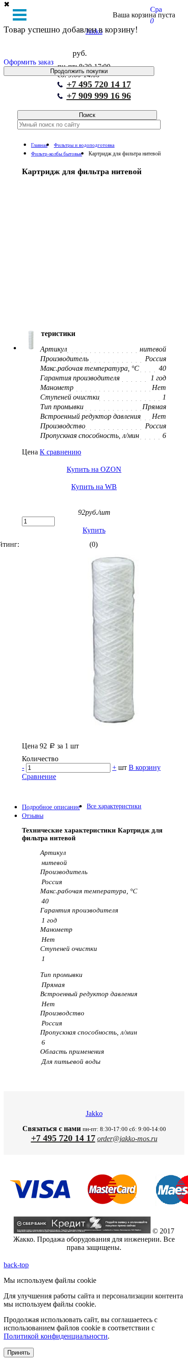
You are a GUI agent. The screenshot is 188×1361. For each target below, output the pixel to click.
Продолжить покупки (79, 71)
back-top (16, 1265)
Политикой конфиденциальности (56, 1336)
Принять (18, 1352)
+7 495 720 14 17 (99, 84)
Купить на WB (94, 487)
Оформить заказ (28, 62)
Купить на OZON (94, 469)
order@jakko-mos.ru (127, 1138)
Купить (94, 530)
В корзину (145, 767)
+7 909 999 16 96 (99, 96)
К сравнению (60, 452)
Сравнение (39, 776)
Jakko (94, 1113)
